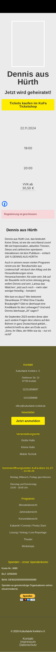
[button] (51, 6)
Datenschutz (28, 645)
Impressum (28, 641)
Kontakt (28, 638)
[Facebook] (4, 204)
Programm (28, 498)
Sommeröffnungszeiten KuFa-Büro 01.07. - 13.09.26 (28, 469)
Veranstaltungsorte (28, 434)
